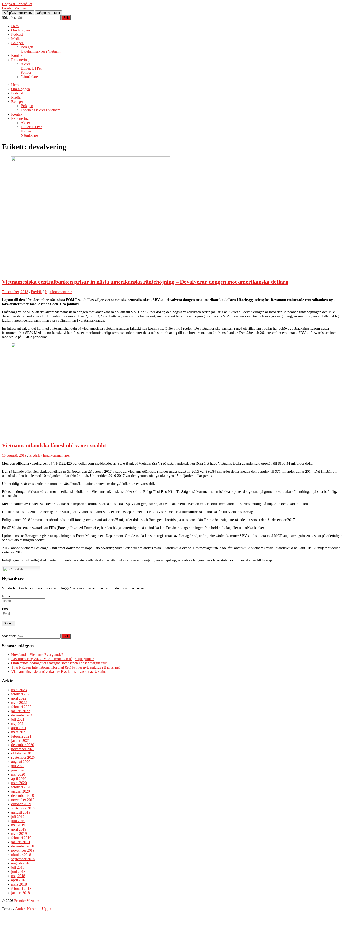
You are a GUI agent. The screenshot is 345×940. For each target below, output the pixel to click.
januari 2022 (20, 711)
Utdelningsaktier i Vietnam (40, 51)
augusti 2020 (20, 762)
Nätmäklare (29, 77)
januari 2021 (20, 741)
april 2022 (18, 698)
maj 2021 (18, 724)
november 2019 (22, 800)
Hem (15, 26)
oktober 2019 (21, 804)
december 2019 (22, 795)
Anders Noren (25, 909)
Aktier (25, 64)
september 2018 (23, 859)
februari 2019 (21, 838)
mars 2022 (19, 702)
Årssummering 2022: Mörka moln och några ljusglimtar (52, 659)
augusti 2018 (20, 863)
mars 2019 (19, 834)
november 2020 (22, 749)
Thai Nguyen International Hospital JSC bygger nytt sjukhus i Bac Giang (65, 667)
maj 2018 (18, 876)
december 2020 (22, 745)
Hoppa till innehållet (17, 4)
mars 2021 (19, 732)
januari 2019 (20, 842)
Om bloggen (20, 30)
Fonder (26, 72)
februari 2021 (21, 736)
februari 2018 (21, 888)
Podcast (17, 34)
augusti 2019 (20, 812)
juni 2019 (18, 821)
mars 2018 (19, 884)
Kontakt (17, 56)
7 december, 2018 (15, 292)
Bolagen (17, 43)
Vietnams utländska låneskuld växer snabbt (54, 445)
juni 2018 (18, 872)
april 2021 (18, 728)
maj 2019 (18, 825)
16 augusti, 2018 (14, 455)
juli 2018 (17, 867)
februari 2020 (21, 787)
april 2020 (18, 779)
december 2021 (22, 715)
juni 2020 (18, 770)
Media (16, 39)
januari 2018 (20, 893)
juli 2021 (17, 719)
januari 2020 (20, 791)
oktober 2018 (21, 855)
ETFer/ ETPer (31, 68)
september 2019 (23, 808)
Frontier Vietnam (14, 8)
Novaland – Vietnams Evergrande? (37, 655)
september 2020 (23, 757)
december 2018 (22, 846)
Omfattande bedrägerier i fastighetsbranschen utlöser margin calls (59, 663)
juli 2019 (17, 817)
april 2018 (18, 880)
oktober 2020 (21, 753)
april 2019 (18, 829)
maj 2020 (18, 774)
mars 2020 (19, 783)
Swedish (16, 569)
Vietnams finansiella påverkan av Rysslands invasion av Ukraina (59, 671)
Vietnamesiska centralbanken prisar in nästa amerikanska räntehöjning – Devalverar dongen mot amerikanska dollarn (145, 282)
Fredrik (36, 292)
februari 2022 (21, 707)
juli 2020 (17, 766)
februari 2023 (21, 694)
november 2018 (22, 850)
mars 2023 (19, 690)
